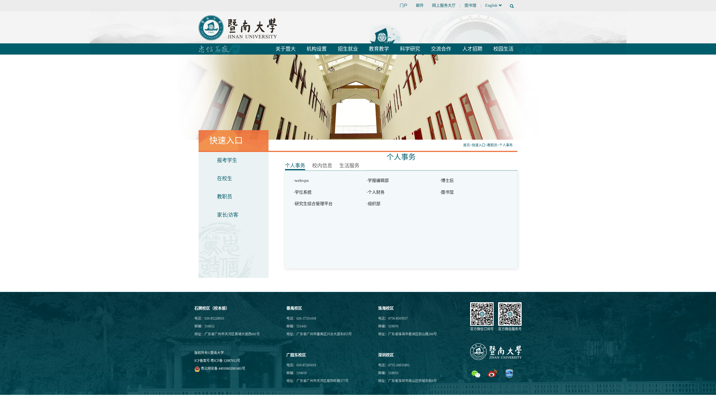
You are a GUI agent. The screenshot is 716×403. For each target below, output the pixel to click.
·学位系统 (302, 192)
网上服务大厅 (444, 5)
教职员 (492, 145)
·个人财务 (375, 192)
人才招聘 (472, 49)
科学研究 (410, 49)
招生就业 (348, 49)
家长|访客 (227, 215)
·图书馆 (447, 192)
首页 (466, 145)
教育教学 (379, 49)
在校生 (224, 178)
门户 (404, 5)
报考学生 (227, 160)
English (491, 5)
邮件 (420, 5)
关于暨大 (285, 49)
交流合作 (441, 49)
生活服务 (349, 165)
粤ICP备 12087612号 (225, 361)
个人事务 (506, 145)
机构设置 (317, 49)
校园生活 (503, 49)
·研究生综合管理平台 (313, 204)
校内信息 (322, 165)
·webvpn (301, 180)
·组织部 (373, 204)
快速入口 (478, 145)
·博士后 (447, 180)
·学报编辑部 (377, 180)
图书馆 (470, 5)
